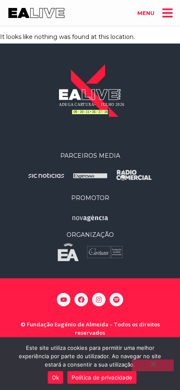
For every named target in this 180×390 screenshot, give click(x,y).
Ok (55, 377)
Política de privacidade (102, 377)
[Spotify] (116, 299)
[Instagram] (98, 299)
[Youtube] (63, 299)
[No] (153, 365)
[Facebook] (81, 299)
